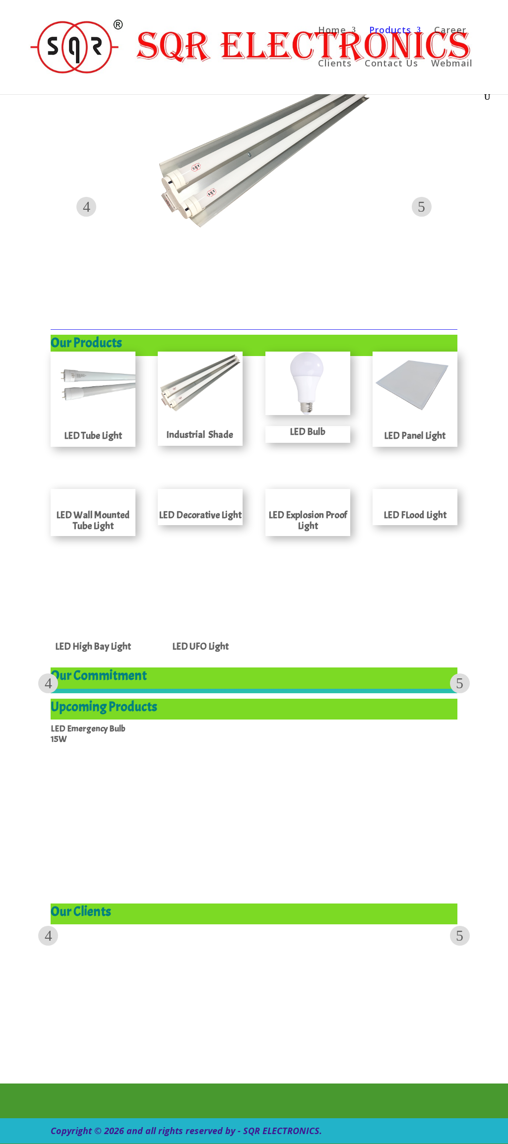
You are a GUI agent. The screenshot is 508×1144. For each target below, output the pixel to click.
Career (450, 31)
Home (332, 31)
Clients (335, 64)
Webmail (452, 64)
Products (390, 31)
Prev (86, 207)
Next (422, 207)
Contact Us (391, 64)
